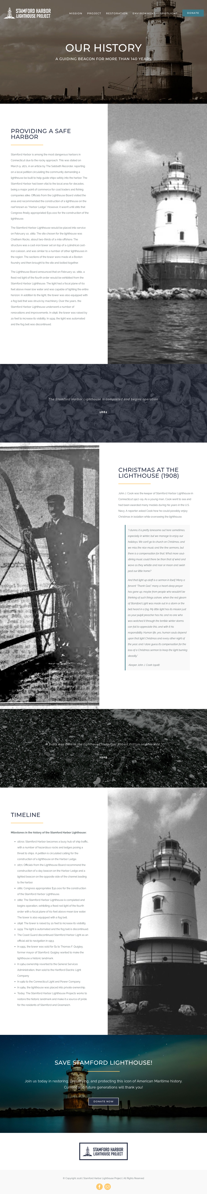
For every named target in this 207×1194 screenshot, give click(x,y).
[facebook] (99, 1186)
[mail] (107, 1186)
